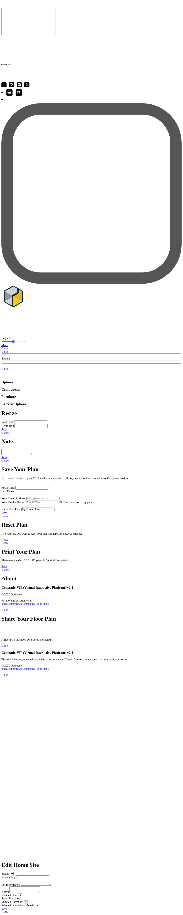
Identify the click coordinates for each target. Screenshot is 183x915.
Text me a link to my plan (77, 502)
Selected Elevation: (12, 901)
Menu (4, 345)
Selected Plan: (9, 895)
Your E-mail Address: (13, 498)
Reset (4, 539)
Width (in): (7, 422)
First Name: (8, 487)
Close (4, 348)
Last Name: (7, 491)
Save (4, 429)
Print (4, 566)
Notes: (5, 891)
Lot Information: (10, 884)
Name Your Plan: (11, 509)
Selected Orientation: (13, 905)
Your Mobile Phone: (12, 502)
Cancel (5, 432)
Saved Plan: (8, 898)
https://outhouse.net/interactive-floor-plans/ (25, 603)
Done (4, 645)
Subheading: (8, 877)
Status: (5, 873)
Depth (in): (7, 425)
